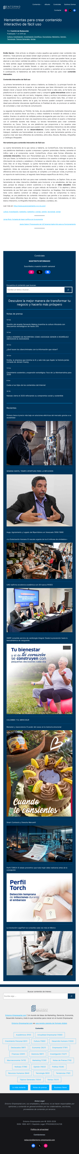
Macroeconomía (16, 1060)
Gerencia (37, 1054)
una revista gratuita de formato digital (51, 1023)
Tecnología (11, 39)
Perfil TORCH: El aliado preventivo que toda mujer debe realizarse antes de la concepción (37, 869)
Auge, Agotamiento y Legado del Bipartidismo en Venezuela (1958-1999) (35, 532)
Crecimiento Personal (16, 1041)
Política (58, 1067)
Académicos (23, 1035)
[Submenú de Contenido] (40, 4)
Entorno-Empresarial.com (15, 1015)
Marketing (55, 37)
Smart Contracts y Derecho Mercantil (21, 822)
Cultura (10, 37)
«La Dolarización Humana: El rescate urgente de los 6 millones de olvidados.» (37, 539)
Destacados (18, 1048)
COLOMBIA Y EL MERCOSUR (18, 720)
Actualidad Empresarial (49, 1035)
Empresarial (60, 1048)
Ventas (33, 39)
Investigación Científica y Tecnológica (37, 37)
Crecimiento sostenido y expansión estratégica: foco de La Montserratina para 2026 (39, 374)
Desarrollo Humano (63, 1041)
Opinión (63, 37)
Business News (60, 1087)
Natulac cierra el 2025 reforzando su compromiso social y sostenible (35, 396)
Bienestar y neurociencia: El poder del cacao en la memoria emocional (34, 727)
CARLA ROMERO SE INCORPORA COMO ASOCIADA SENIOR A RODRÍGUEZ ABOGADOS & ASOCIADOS (38, 338)
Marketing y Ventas (34, 212)
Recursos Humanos (18, 1073)
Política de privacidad (39, 1129)
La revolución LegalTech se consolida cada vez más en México (31, 928)
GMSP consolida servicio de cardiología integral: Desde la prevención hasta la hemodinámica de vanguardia (37, 639)
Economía (39, 1048)
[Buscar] (68, 289)
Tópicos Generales (23, 39)
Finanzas (18, 1054)
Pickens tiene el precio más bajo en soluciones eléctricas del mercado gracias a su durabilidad (39, 416)
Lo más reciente (19, 1087)
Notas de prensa (40, 1087)
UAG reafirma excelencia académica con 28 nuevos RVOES (30, 585)
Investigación (18, 37)
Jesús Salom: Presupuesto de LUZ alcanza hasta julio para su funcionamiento (48, 224)
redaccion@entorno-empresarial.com (39, 1140)
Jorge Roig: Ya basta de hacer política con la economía (23, 219)
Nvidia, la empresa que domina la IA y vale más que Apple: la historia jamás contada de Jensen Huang (38, 361)
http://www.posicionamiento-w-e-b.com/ (30, 206)
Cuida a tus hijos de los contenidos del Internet (26, 385)
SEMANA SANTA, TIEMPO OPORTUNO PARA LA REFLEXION (30, 471)
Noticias (21, 1067)
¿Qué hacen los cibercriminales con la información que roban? (32, 349)
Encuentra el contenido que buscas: (21, 285)
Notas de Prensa (62, 1060)
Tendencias (63, 1073)
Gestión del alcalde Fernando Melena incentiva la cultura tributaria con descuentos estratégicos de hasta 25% (36, 325)
